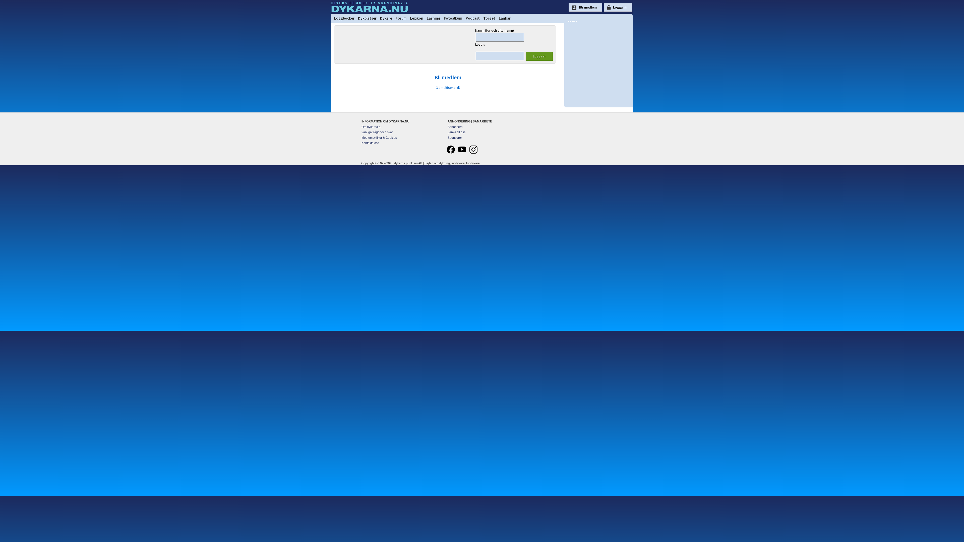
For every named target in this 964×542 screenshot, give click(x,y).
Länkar (505, 18)
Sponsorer (455, 138)
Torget (489, 18)
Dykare (386, 18)
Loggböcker (344, 18)
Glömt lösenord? (448, 87)
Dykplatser (367, 18)
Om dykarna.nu (372, 127)
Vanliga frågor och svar (377, 132)
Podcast (473, 18)
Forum (401, 18)
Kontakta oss (370, 143)
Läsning (433, 18)
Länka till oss (456, 132)
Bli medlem (448, 77)
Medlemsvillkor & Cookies (379, 138)
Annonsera (455, 127)
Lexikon (416, 18)
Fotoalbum (453, 18)
